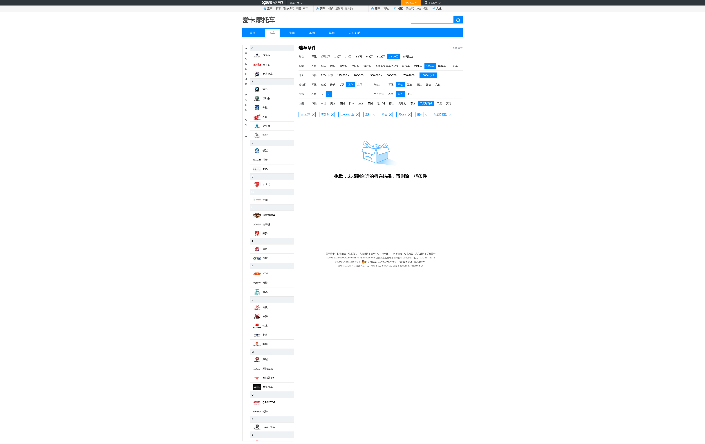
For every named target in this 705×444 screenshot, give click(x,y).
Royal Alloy (269, 426)
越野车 (343, 65)
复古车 (406, 65)
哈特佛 (266, 224)
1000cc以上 (428, 75)
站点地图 (408, 253)
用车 (377, 8)
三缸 (419, 84)
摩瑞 (265, 359)
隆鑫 (265, 343)
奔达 (265, 107)
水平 (360, 84)
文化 (439, 8)
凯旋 (265, 282)
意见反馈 (419, 253)
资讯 (292, 33)
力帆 (265, 307)
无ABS (402, 114)
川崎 (265, 159)
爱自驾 (410, 8)
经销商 (339, 8)
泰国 (412, 103)
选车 (269, 8)
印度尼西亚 (426, 103)
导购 (285, 8)
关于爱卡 (330, 253)
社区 (400, 8)
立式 (323, 84)
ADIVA (266, 55)
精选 (425, 8)
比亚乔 (266, 125)
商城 (386, 8)
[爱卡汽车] (272, 2)
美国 (332, 103)
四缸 (428, 84)
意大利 (381, 103)
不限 (314, 56)
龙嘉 (265, 334)
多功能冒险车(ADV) (386, 65)
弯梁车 (430, 65)
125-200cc (343, 75)
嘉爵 (265, 248)
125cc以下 (327, 75)
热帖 (418, 8)
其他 (448, 103)
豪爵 (265, 233)
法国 (361, 103)
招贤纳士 (341, 253)
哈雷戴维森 (269, 215)
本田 (265, 116)
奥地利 (402, 103)
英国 (370, 103)
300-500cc (376, 75)
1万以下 (325, 56)
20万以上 (408, 56)
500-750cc (393, 75)
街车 (323, 65)
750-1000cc (410, 75)
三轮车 (454, 65)
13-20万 (393, 56)
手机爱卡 (431, 253)
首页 (252, 33)
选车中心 (375, 253)
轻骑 (265, 411)
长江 (265, 150)
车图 (298, 8)
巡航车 (355, 65)
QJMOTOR (269, 402)
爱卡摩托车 (258, 20)
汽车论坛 (397, 253)
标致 (265, 135)
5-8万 (369, 56)
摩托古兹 (268, 368)
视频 (332, 33)
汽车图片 (386, 253)
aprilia (266, 64)
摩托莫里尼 (269, 377)
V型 (342, 84)
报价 (331, 8)
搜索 (458, 19)
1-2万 (337, 56)
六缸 (437, 84)
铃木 (265, 325)
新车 (278, 8)
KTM (265, 273)
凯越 (265, 291)
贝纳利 (266, 98)
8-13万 (381, 56)
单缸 (400, 84)
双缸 (409, 84)
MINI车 (418, 65)
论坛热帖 (354, 33)
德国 (391, 103)
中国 (323, 103)
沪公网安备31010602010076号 (381, 261)
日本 (351, 103)
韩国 (342, 103)
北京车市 (294, 2)
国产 (400, 94)
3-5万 (359, 56)
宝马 (265, 89)
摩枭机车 (268, 386)
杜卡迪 (266, 184)
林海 (265, 316)
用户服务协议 (406, 261)
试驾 (291, 8)
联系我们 (352, 253)
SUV (305, 8)
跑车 (332, 65)
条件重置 (457, 47)
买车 (322, 8)
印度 (439, 103)
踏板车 (442, 65)
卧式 (332, 84)
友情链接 (363, 253)
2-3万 (348, 56)
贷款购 (349, 8)
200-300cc (360, 75)
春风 (265, 168)
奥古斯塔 (268, 73)
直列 (350, 84)
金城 (265, 258)
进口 (409, 94)
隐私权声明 (419, 261)
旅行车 (367, 65)
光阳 (265, 199)
